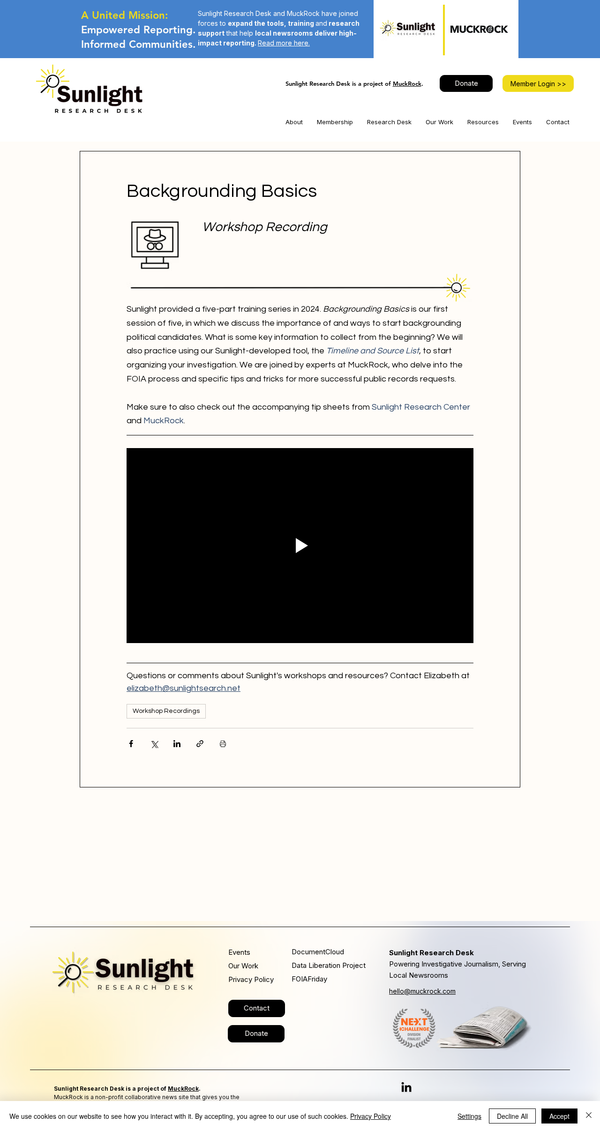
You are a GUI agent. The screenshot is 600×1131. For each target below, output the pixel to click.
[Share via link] (199, 743)
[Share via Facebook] (131, 743)
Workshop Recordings (166, 711)
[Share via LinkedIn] (176, 743)
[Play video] (300, 545)
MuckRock (407, 83)
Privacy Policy (370, 1116)
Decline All (512, 1116)
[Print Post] (222, 743)
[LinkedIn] (406, 1087)
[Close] (588, 1116)
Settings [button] (469, 1116)
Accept (559, 1116)
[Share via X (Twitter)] (154, 743)
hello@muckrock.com (422, 991)
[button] (294, 122)
